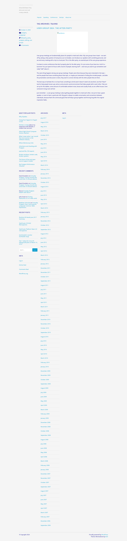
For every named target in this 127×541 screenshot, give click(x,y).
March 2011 (44, 307)
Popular (39, 17)
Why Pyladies (23, 116)
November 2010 (45, 324)
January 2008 (45, 469)
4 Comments (25, 45)
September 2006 (46, 525)
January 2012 (45, 264)
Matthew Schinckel (24, 202)
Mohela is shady (24, 125)
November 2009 (45, 375)
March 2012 (44, 255)
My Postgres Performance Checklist (26, 165)
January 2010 (45, 367)
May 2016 (44, 126)
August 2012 (44, 234)
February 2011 (45, 311)
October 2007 (45, 482)
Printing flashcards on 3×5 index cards (28, 197)
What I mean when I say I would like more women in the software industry (28, 137)
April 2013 (44, 204)
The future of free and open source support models (27, 160)
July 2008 (43, 444)
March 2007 (44, 512)
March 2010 (44, 358)
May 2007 (44, 504)
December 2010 (45, 319)
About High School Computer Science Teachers (27, 132)
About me (68, 17)
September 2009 (46, 384)
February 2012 (45, 259)
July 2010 (43, 341)
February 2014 (45, 169)
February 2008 (45, 465)
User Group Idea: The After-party (54, 28)
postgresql (22, 35)
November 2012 (45, 221)
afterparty (24, 38)
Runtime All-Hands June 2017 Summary (28, 218)
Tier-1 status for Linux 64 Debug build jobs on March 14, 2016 (28, 242)
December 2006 (45, 521)
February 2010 (45, 362)
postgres (23, 33)
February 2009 (45, 414)
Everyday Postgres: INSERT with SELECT (26, 191)
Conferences (54, 17)
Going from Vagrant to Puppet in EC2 (28, 120)
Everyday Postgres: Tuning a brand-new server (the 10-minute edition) (28, 177)
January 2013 (45, 216)
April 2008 (44, 457)
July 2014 (43, 148)
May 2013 (44, 199)
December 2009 (45, 371)
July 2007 (43, 495)
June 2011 (44, 294)
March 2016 (44, 131)
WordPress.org (23, 273)
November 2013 (45, 178)
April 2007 (44, 508)
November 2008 (45, 427)
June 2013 (44, 195)
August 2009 (44, 388)
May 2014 (44, 156)
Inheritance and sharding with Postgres (28, 147)
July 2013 (43, 191)
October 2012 (45, 225)
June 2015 (44, 139)
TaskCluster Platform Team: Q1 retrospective (28, 229)
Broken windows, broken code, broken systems (28, 155)
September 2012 (46, 229)
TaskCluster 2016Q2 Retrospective (25, 224)
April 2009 (44, 405)
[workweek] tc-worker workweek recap (25, 235)
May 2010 (44, 349)
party (28, 38)
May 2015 (44, 144)
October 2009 (45, 379)
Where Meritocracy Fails (26, 143)
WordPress (105, 534)
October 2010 (45, 328)
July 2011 (43, 289)
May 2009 (44, 401)
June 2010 (44, 345)
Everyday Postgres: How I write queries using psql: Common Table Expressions (28, 205)
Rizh (106, 536)
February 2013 (45, 212)
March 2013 (44, 208)
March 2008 (44, 461)
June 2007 (44, 499)
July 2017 (43, 118)
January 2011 (45, 315)
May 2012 (44, 246)
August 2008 (44, 439)
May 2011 (44, 298)
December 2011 (45, 268)
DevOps (61, 17)
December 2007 (45, 474)
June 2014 (44, 152)
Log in (21, 261)
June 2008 (44, 448)
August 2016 (44, 122)
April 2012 (44, 251)
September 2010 (46, 332)
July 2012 (43, 238)
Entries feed (22, 265)
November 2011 (45, 272)
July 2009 (43, 392)
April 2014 (44, 161)
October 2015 (45, 135)
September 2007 (46, 487)
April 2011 (44, 302)
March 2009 (44, 409)
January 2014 (45, 174)
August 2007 (44, 491)
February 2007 (45, 517)
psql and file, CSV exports (26, 151)
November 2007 (45, 478)
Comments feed (24, 269)
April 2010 (44, 354)
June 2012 (44, 242)
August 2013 (44, 186)
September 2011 (46, 281)
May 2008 (44, 452)
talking (27, 40)
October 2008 (45, 431)
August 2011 (44, 285)
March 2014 (44, 165)
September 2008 (46, 435)
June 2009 (44, 397)
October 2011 (45, 277)
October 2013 (45, 182)
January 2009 (45, 418)
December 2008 (45, 422)
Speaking (46, 17)
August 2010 (44, 337)
